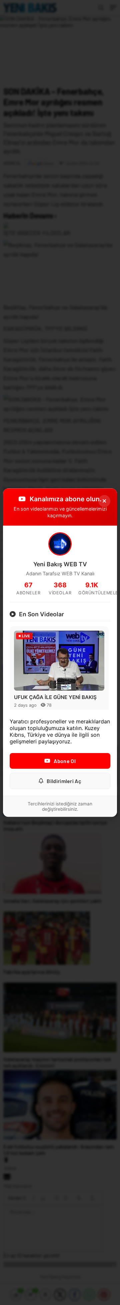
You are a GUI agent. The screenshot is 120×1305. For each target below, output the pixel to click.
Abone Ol (64, 761)
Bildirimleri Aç (64, 781)
